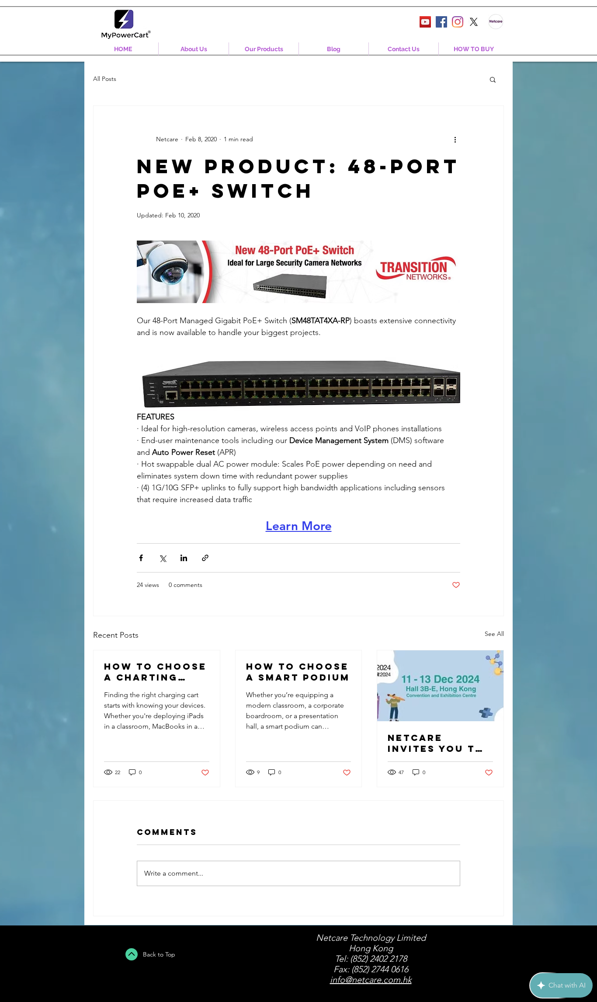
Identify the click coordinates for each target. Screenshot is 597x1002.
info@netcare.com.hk (371, 979)
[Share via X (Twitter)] (162, 558)
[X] (473, 22)
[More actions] (455, 139)
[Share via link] (205, 558)
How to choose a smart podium (298, 672)
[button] (493, 79)
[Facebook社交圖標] (441, 22)
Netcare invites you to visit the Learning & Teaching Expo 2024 (436, 743)
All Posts (104, 79)
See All (494, 634)
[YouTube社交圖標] (425, 22)
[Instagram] (457, 22)
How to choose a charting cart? (155, 672)
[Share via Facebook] (141, 558)
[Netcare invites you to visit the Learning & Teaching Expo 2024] (440, 685)
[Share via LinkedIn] (184, 558)
